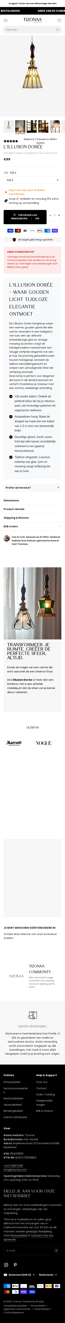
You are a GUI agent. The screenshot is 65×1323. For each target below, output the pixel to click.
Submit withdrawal (15, 1117)
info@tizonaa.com (15, 1169)
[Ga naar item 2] (20, 127)
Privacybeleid (12, 1082)
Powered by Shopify (33, 1301)
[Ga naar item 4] (43, 127)
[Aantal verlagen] (50, 215)
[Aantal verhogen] (59, 215)
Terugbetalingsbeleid (15, 1305)
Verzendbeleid (12, 1105)
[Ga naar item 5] (55, 127)
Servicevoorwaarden (16, 1090)
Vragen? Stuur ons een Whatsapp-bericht (33, 3)
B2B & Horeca (44, 1111)
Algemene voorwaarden (17, 1309)
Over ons (41, 1082)
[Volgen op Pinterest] (15, 1264)
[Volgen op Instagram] (6, 1264)
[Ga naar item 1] (9, 127)
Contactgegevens (14, 1312)
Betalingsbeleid (13, 1111)
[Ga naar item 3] (32, 127)
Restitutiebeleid (13, 1098)
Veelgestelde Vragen (44, 1102)
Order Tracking (45, 1094)
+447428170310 (13, 1165)
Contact (41, 1088)
